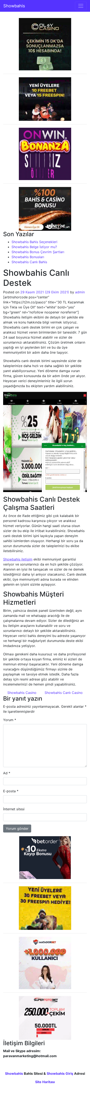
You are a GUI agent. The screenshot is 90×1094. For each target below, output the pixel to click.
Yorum (9, 720)
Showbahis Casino (21, 693)
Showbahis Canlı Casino (64, 693)
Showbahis (14, 5)
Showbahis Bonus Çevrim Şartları (38, 252)
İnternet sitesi (13, 809)
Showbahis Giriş (60, 1073)
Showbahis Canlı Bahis (29, 262)
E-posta (10, 791)
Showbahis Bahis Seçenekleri (34, 242)
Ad (6, 773)
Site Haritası (45, 1082)
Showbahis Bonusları (28, 257)
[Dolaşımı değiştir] (81, 6)
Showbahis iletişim (17, 559)
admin (80, 292)
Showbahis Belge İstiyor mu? (34, 247)
